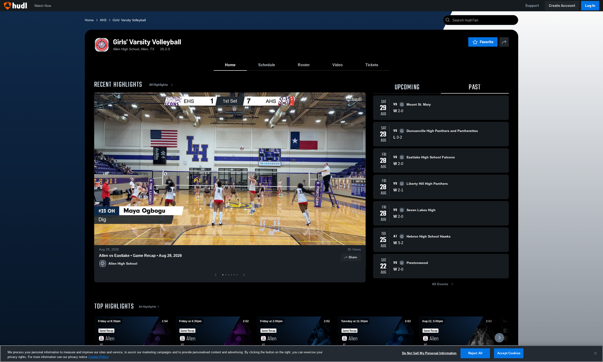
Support (532, 5)
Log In (590, 5)
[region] (301, 353)
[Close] (595, 353)
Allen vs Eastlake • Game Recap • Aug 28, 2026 (140, 256)
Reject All (475, 353)
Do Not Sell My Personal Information (429, 353)
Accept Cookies (508, 353)
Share (353, 257)
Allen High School (122, 263)
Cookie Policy (98, 357)
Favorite (486, 42)
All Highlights (158, 84)
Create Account (562, 5)
